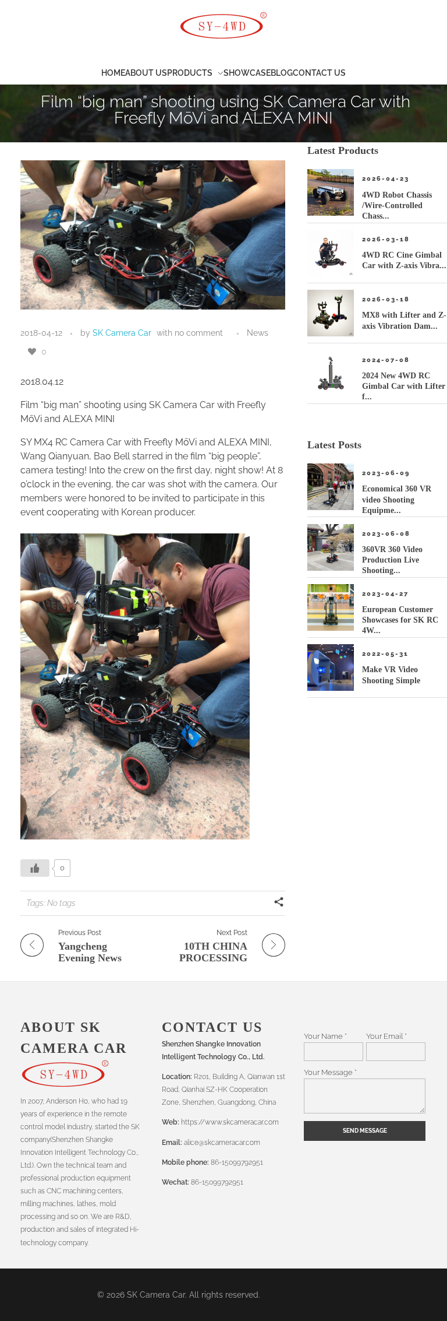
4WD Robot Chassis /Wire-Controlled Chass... (397, 205)
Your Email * (386, 1036)
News (257, 333)
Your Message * (330, 1072)
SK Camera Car (122, 333)
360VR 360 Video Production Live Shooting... (392, 560)
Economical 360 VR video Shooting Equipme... (396, 499)
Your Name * (325, 1036)
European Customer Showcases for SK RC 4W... (400, 620)
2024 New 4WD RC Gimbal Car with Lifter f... (403, 386)
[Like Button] (32, 351)
